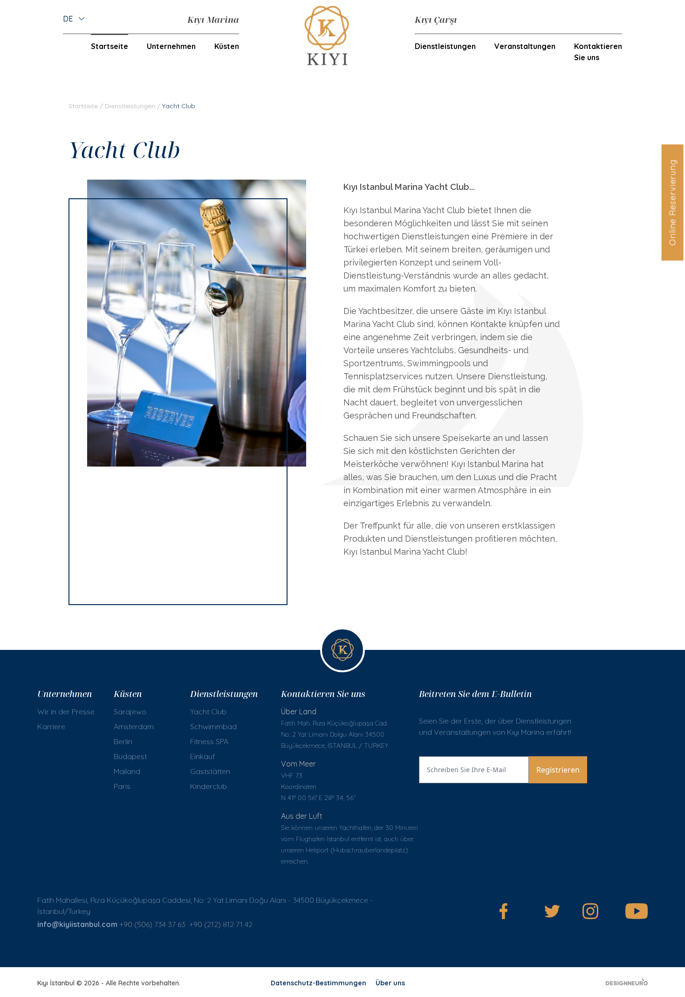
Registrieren (558, 770)
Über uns (390, 983)
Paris (122, 786)
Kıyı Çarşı (436, 19)
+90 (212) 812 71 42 (221, 924)
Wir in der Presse (66, 711)
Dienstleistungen (130, 106)
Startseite (109, 46)
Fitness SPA (209, 741)
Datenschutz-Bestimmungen (318, 983)
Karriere (51, 726)
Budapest (130, 756)
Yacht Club (208, 711)
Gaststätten (210, 771)
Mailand (127, 771)
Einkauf (202, 756)
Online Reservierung (672, 202)
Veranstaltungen (524, 46)
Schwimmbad (213, 726)
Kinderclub (208, 786)
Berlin (123, 741)
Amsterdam (134, 726)
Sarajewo (130, 711)
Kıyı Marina (213, 19)
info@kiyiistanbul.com (77, 924)
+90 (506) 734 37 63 (152, 924)
